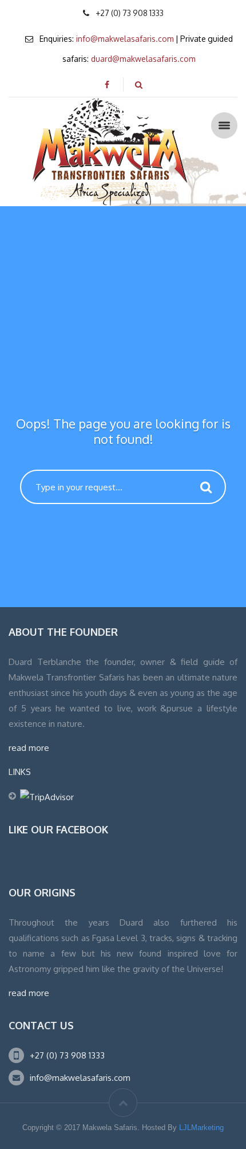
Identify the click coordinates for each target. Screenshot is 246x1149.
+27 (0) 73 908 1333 (67, 1055)
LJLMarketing (201, 1127)
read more (29, 747)
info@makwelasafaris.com (125, 39)
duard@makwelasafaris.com (143, 59)
